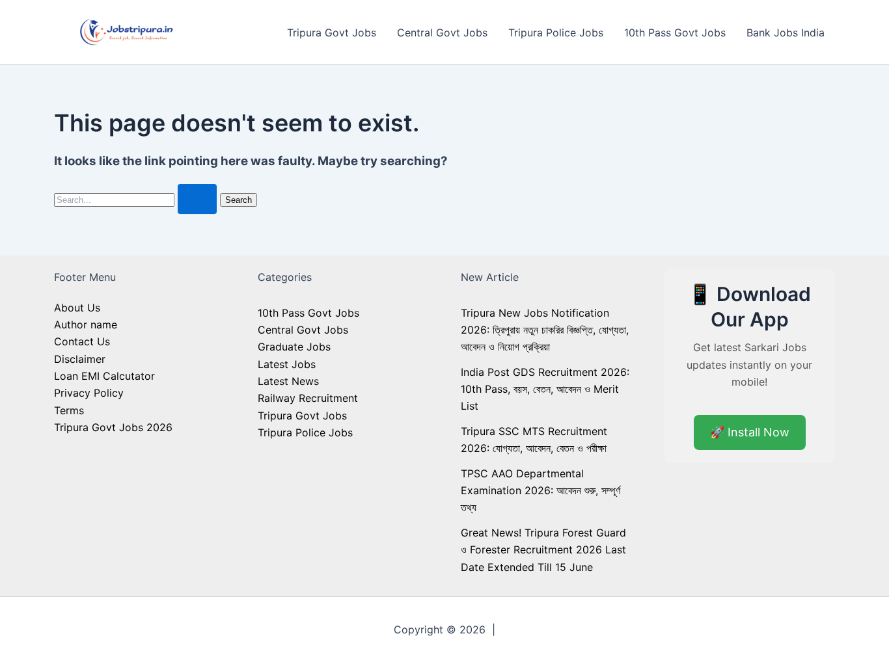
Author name (85, 324)
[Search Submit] (197, 199)
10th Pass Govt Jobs (675, 32)
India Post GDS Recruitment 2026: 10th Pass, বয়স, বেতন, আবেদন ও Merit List (545, 389)
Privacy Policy (89, 392)
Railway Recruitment (308, 397)
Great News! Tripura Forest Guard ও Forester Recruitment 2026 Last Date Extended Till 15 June (543, 550)
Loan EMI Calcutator (104, 375)
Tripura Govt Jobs (331, 32)
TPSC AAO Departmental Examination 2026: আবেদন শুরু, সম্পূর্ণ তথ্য (540, 490)
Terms (69, 410)
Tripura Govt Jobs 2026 (113, 427)
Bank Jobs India (785, 32)
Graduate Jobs (294, 346)
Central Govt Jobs (442, 32)
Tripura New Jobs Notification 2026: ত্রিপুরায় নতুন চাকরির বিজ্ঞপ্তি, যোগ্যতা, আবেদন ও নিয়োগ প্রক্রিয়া (545, 330)
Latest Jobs (287, 364)
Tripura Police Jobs (555, 32)
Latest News (288, 381)
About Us (77, 307)
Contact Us (82, 341)
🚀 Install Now (749, 432)
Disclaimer (79, 358)
